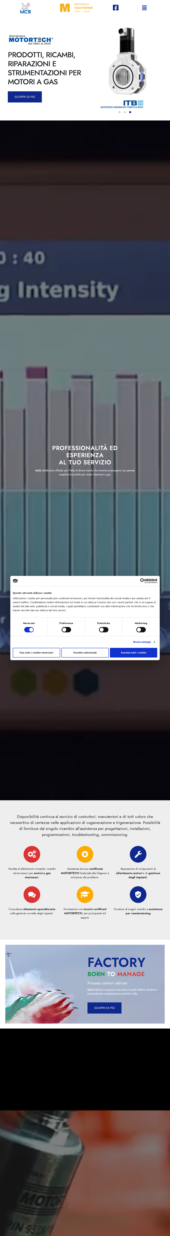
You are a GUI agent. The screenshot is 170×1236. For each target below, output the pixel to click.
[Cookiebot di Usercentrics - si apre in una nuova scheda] (142, 580)
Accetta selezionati (85, 652)
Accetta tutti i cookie (133, 652)
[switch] (66, 630)
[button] (120, 112)
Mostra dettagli (142, 641)
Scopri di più (24, 96)
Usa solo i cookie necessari (36, 652)
